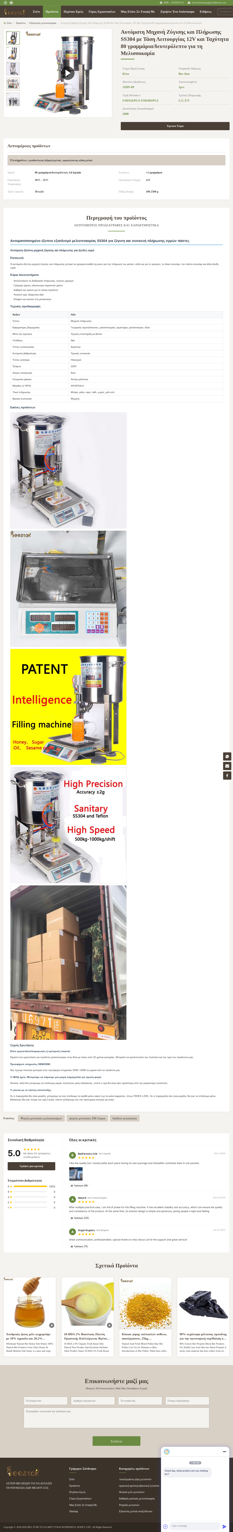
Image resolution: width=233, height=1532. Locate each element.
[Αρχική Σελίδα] (14, 11)
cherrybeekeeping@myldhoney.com (209, 2)
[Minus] (224, 1452)
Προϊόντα (52, 11)
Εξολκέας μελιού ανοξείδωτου (135, 1511)
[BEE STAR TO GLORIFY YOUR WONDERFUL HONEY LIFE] (23, 1475)
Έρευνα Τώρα (175, 126)
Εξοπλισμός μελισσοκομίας (42, 23)
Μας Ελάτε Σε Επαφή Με (138, 11)
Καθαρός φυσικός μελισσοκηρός (137, 1498)
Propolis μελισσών (129, 1505)
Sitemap (73, 1511)
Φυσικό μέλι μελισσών (131, 1492)
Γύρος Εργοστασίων (102, 11)
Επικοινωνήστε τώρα (29, 1351)
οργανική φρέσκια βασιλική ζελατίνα (139, 1485)
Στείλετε (116, 1441)
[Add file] (165, 1526)
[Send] (224, 1526)
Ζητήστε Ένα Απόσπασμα (177, 11)
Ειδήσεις (206, 11)
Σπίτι (36, 11)
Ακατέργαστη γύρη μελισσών (135, 1479)
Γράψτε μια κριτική (31, 1166)
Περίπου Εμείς (73, 11)
